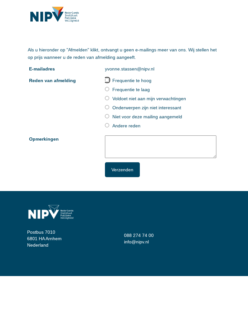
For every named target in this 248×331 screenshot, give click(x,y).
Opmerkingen (44, 139)
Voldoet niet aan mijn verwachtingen (149, 98)
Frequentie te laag (131, 89)
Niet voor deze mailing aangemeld (147, 116)
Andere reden (126, 125)
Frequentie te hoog (131, 80)
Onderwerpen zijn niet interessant (146, 107)
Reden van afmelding (52, 80)
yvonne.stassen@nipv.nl (129, 68)
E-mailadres (42, 68)
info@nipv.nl (136, 241)
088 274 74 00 (139, 235)
